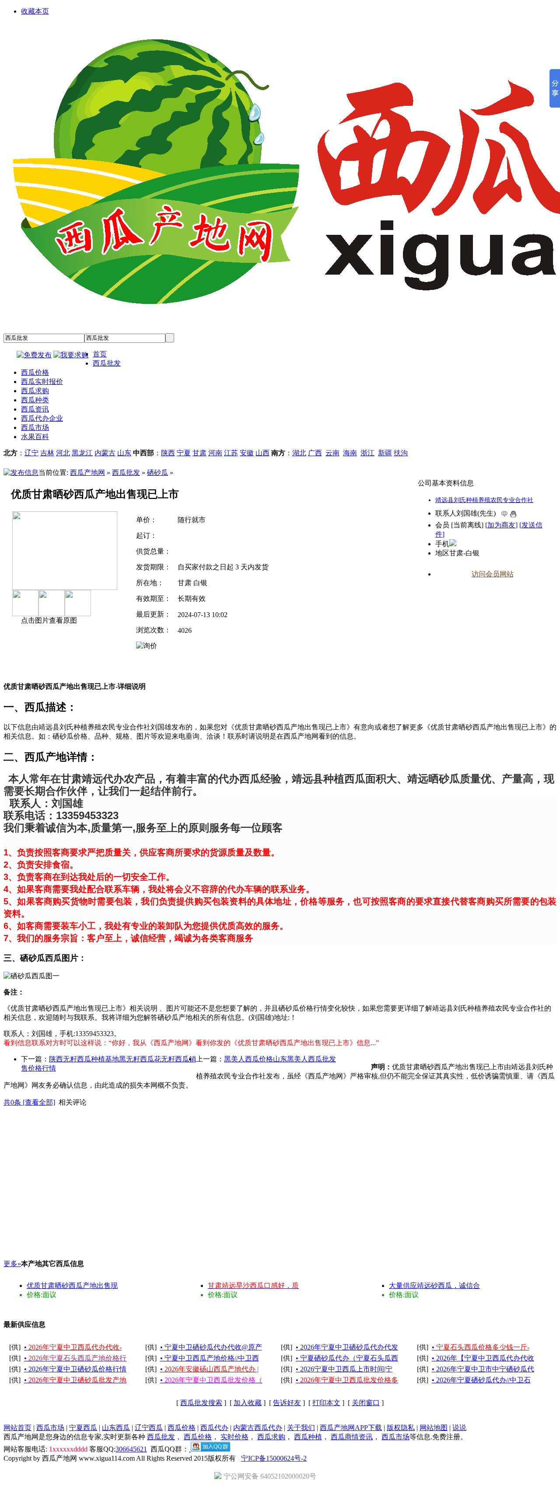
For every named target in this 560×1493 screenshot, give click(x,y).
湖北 (299, 453)
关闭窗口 (366, 1402)
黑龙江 (82, 453)
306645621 (131, 1449)
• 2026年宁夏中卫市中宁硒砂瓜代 (483, 1369)
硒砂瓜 (157, 472)
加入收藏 (248, 1402)
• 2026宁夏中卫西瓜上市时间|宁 (344, 1369)
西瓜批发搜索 (201, 1402)
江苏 (231, 453)
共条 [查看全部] (29, 1102)
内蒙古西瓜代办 (257, 1427)
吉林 (47, 453)
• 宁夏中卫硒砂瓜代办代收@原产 (211, 1347)
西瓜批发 (126, 472)
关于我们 (301, 1427)
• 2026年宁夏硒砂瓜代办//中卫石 (481, 1380)
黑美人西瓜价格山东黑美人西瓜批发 (280, 1059)
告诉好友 (287, 1402)
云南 (333, 453)
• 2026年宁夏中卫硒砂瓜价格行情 (75, 1369)
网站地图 (434, 1427)
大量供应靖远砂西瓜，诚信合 (434, 1285)
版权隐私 (401, 1427)
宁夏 (184, 453)
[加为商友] (501, 525)
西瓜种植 (308, 1437)
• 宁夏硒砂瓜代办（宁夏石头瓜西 (347, 1358)
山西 (263, 453)
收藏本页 (35, 11)
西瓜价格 (182, 1427)
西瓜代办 (214, 1427)
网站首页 (18, 1427)
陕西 (168, 453)
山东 (124, 453)
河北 (63, 453)
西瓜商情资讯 (352, 1437)
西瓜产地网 (87, 472)
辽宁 (31, 453)
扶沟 (401, 453)
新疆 (385, 453)
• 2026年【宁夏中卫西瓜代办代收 (483, 1358)
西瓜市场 (50, 1427)
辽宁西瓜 (149, 1427)
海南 (350, 453)
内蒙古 (105, 453)
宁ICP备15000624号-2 (274, 1458)
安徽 (247, 453)
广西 (315, 453)
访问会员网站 (493, 574)
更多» (12, 1263)
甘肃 (199, 453)
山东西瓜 (116, 1427)
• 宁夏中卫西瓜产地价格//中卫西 (209, 1358)
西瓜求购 (271, 1437)
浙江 (367, 453)
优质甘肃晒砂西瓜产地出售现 (72, 1285)
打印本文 (326, 1402)
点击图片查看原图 (48, 620)
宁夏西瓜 (83, 1427)
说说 (459, 1427)
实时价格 (234, 1437)
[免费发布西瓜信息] (34, 355)
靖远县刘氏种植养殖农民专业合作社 (484, 500)
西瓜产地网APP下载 (351, 1427)
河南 (215, 453)
